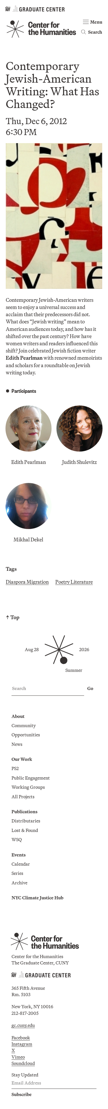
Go (90, 688)
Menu (96, 22)
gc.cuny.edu (23, 1025)
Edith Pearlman (28, 462)
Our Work (22, 759)
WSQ (17, 839)
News (17, 744)
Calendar (21, 864)
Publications (24, 811)
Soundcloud (23, 1063)
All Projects (23, 796)
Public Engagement (31, 778)
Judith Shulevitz (79, 462)
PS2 (15, 768)
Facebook (21, 1037)
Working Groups (28, 787)
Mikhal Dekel (28, 539)
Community (24, 725)
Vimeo (18, 1057)
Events (19, 855)
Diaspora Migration (27, 582)
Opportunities (26, 735)
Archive (19, 883)
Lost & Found (25, 830)
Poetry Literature (74, 582)
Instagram (22, 1044)
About (18, 716)
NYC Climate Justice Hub (37, 898)
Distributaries (26, 821)
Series (17, 873)
